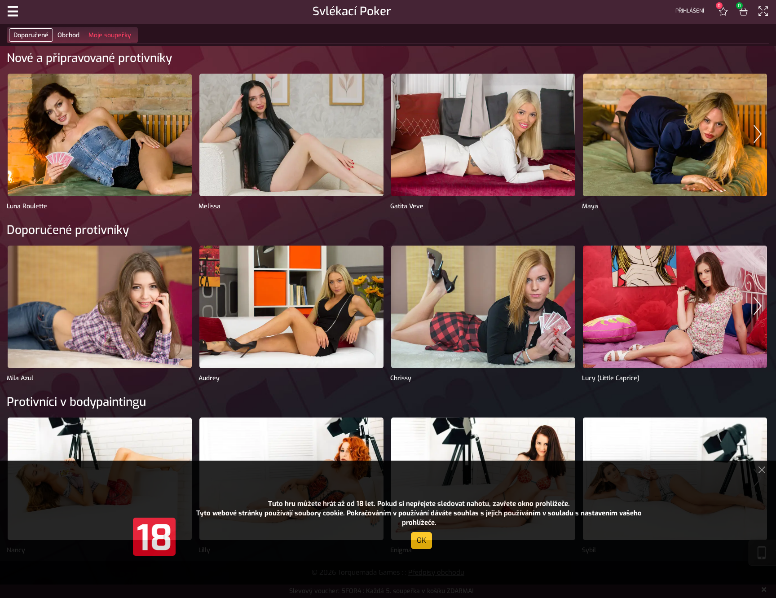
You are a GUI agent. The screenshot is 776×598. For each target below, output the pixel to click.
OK (421, 540)
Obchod (68, 35)
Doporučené (30, 35)
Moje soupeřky (109, 35)
